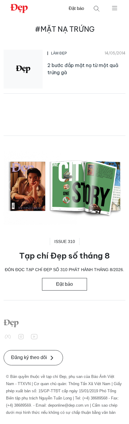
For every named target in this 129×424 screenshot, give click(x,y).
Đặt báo (76, 8)
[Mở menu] (114, 7)
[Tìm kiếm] (96, 8)
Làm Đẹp (59, 53)
